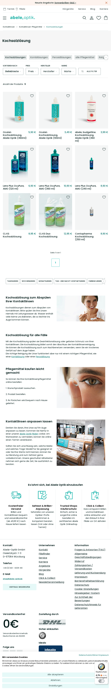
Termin (10, 9)
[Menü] (106, 663)
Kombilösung (17, 356)
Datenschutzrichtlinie (88, 655)
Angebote (44, 566)
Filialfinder (44, 553)
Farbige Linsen (95, 281)
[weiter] (106, 57)
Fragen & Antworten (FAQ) (90, 549)
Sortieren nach (10, 65)
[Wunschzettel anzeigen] (98, 18)
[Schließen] (106, 2)
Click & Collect (47, 578)
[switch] (101, 681)
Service (82, 9)
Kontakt (43, 549)
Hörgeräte (68, 9)
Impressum (81, 577)
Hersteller (45, 65)
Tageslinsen (12, 281)
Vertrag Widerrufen (19, 587)
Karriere (104, 9)
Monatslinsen (45, 281)
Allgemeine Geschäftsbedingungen (88, 555)
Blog (92, 9)
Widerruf (79, 561)
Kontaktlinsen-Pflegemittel (30, 27)
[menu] (4, 18)
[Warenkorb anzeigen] (105, 18)
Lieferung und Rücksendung (90, 572)
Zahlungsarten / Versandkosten (84, 567)
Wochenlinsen (28, 281)
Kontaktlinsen (9, 27)
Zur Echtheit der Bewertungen (84, 598)
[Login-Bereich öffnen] (91, 18)
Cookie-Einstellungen (87, 589)
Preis (28, 65)
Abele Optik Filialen (29, 433)
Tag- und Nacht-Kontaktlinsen (70, 281)
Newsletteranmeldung (51, 582)
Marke (64, 65)
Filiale (22, 9)
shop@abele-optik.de (12, 579)
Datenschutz (82, 585)
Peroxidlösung (43, 356)
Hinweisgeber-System (87, 593)
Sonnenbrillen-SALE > (65, 2)
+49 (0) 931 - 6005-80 (13, 568)
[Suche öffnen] (84, 18)
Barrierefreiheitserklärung (89, 581)
